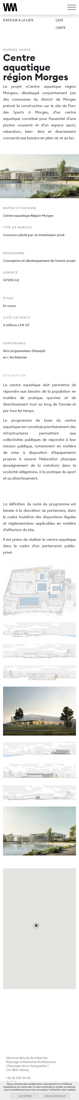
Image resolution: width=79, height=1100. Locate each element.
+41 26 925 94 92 (18, 1078)
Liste (59, 20)
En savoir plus (55, 1096)
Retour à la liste (19, 20)
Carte (61, 28)
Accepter (25, 1096)
